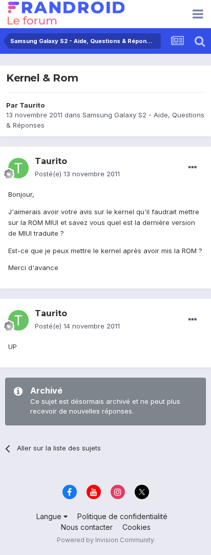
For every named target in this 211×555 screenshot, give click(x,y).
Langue (50, 516)
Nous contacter (87, 527)
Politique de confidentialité (122, 516)
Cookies (136, 527)
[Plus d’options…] (192, 167)
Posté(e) (77, 174)
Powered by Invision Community (105, 540)
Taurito (32, 105)
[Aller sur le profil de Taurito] (18, 168)
